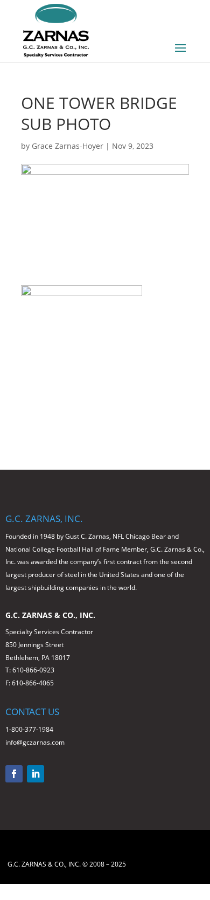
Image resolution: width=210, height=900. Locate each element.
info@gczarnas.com (35, 742)
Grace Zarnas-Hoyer (67, 146)
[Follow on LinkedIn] (35, 773)
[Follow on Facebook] (14, 773)
